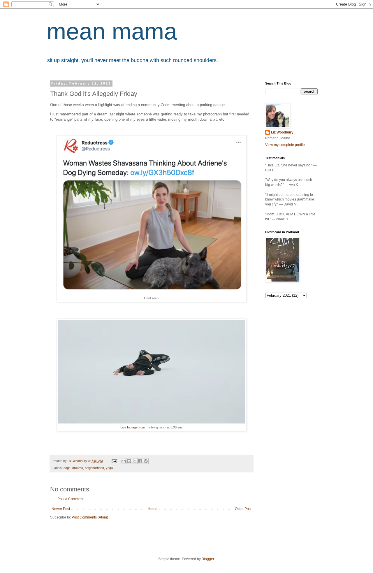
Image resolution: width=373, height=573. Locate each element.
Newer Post (61, 509)
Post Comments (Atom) (90, 517)
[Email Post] (114, 461)
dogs (67, 468)
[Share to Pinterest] (146, 461)
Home (152, 509)
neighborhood (94, 468)
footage (132, 427)
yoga (109, 468)
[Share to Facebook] (140, 461)
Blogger (208, 559)
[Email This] (123, 461)
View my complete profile (285, 145)
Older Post (243, 509)
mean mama (112, 31)
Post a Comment (70, 499)
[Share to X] (135, 461)
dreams (77, 468)
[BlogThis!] (129, 461)
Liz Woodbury (282, 132)
